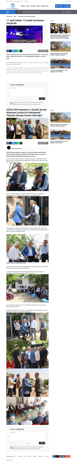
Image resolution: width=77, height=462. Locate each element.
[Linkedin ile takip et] (63, 456)
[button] (41, 51)
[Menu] (57, 6)
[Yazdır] (39, 51)
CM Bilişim (10, 460)
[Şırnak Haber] (12, 6)
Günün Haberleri (17, 1)
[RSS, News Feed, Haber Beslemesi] (69, 456)
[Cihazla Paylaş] (21, 51)
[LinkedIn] (15, 51)
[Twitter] (10, 51)
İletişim (35, 456)
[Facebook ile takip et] (54, 456)
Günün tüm (66, 12)
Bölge (27, 6)
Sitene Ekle (26, 1)
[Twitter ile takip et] (57, 456)
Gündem (23, 6)
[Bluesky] (13, 51)
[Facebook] (7, 51)
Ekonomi (33, 6)
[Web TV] (67, 1)
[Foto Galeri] (70, 1)
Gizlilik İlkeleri (40, 456)
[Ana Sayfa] (7, 1)
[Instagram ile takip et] (66, 456)
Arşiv (22, 1)
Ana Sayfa (10, 16)
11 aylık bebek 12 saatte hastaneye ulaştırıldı (26, 16)
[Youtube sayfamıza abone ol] (60, 456)
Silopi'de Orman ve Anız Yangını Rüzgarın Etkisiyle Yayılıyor (34, 12)
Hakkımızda (30, 456)
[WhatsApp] (18, 51)
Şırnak (14, 16)
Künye (25, 456)
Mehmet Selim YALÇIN (16, 148)
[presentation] (10, 12)
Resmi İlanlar (45, 6)
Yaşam (38, 6)
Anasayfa (20, 456)
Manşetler (11, 1)
